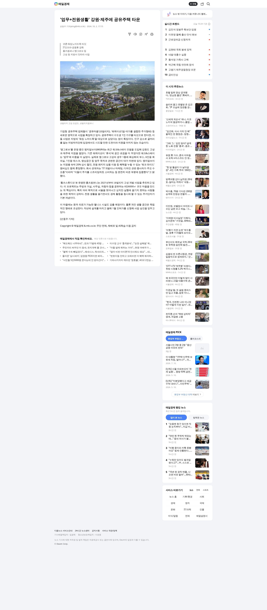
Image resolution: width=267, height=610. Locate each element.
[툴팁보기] (209, 24)
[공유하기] (202, 3)
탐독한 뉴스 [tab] (198, 417)
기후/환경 (187, 496)
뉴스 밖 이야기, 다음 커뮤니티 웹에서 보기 (192, 13)
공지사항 (96, 530)
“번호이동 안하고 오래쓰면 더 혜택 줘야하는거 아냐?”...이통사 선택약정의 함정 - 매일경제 (131, 255)
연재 (187, 515)
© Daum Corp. (61, 544)
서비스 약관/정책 (109, 530)
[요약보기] (129, 34)
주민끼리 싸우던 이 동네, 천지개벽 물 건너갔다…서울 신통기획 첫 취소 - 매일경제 (84, 247)
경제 (173, 503)
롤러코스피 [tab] (195, 338)
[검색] (209, 3)
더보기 (186, 394)
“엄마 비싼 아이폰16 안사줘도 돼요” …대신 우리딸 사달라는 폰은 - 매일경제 (131, 251)
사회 (202, 496)
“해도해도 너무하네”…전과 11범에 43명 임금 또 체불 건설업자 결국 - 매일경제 (84, 243)
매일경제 (64, 4)
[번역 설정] (141, 34)
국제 (202, 503)
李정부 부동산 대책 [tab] (177, 338)
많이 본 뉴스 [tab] (176, 417)
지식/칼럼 (173, 515)
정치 (187, 503)
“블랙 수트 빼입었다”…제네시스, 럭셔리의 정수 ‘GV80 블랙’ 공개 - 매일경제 (84, 251)
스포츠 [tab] (205, 490)
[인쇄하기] (152, 34)
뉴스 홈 (173, 496)
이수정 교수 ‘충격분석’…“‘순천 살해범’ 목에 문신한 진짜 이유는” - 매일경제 (131, 243)
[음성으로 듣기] (135, 34)
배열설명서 (201, 515)
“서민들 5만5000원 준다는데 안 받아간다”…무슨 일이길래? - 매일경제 (84, 260)
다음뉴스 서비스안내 (63, 530)
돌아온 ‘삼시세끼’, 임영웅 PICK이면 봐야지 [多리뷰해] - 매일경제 (84, 255)
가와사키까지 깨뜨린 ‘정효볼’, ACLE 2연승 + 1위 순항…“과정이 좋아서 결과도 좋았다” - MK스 (131, 260)
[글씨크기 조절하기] (146, 34)
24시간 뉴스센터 (82, 530)
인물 (202, 509)
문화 (173, 509)
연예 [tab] (198, 490)
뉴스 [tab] (191, 490)
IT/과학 (187, 509)
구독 (194, 4)
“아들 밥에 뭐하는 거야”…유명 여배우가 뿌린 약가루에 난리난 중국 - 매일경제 (131, 247)
